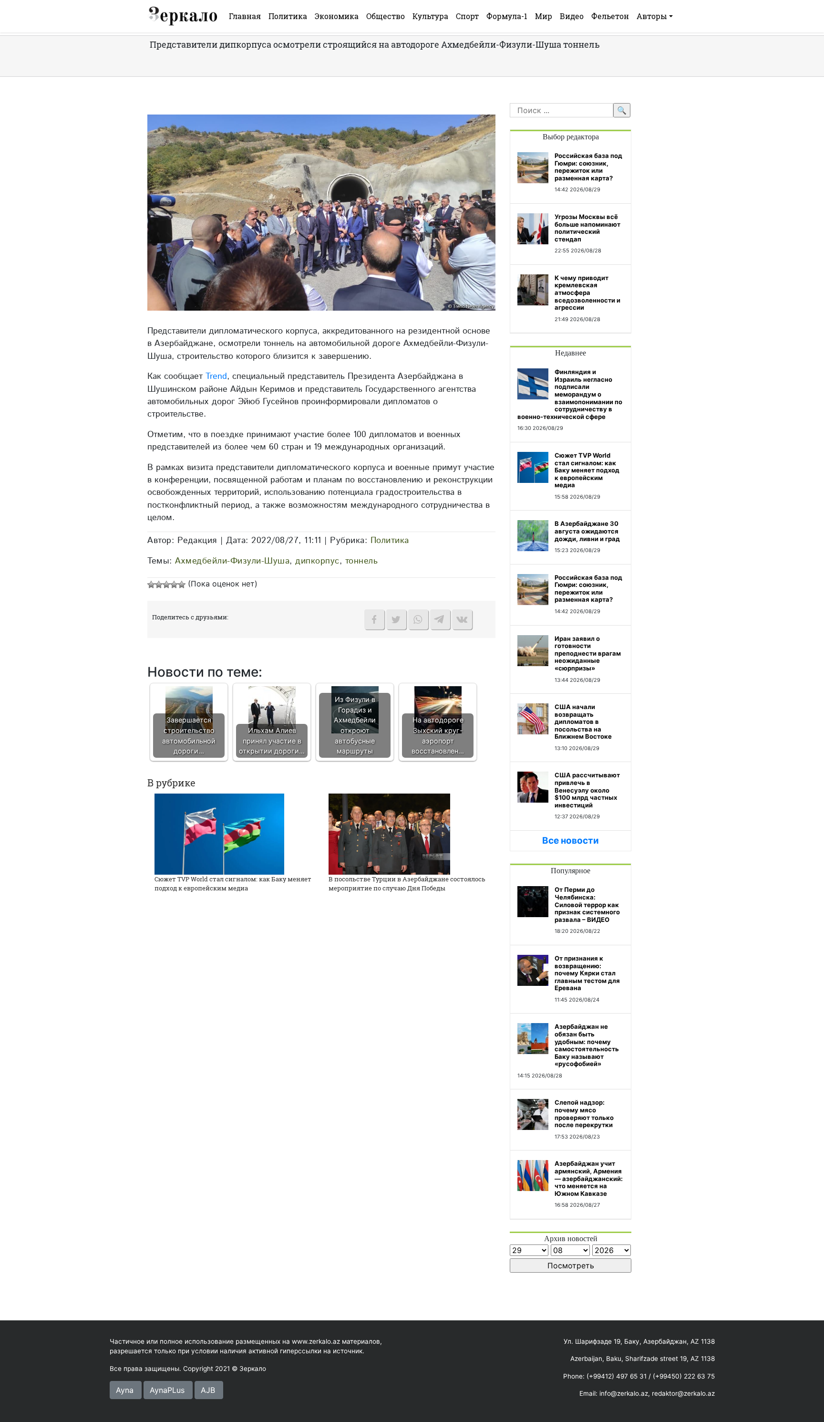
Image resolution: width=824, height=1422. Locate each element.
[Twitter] (396, 619)
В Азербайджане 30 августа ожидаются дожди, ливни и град (587, 531)
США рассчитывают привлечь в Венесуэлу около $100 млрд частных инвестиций (587, 789)
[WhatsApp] (418, 619)
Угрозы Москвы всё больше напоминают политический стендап (587, 228)
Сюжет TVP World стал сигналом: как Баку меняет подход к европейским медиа (232, 884)
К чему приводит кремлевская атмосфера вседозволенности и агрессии (587, 292)
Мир (543, 16)
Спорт (467, 16)
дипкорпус (317, 560)
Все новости (570, 840)
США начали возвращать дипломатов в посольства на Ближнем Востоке (583, 721)
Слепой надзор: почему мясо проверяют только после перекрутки (584, 1113)
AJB (208, 1390)
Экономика (337, 16)
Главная (245, 16)
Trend (216, 376)
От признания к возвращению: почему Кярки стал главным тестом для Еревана (587, 973)
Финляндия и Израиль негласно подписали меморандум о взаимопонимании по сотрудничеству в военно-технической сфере (569, 394)
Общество (385, 16)
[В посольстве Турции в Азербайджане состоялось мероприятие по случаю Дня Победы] (389, 833)
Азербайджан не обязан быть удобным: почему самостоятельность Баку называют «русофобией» (587, 1045)
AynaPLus (167, 1390)
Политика (287, 16)
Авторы (652, 16)
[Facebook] (374, 619)
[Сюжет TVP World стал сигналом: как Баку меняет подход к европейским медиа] (219, 833)
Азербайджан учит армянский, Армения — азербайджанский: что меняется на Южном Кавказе (589, 1178)
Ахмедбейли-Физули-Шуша (232, 560)
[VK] (462, 619)
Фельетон (610, 16)
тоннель (361, 560)
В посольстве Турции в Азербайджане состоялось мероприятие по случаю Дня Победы (407, 884)
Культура (430, 16)
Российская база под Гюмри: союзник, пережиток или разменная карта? (588, 167)
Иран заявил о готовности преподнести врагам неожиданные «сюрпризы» (588, 653)
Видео (572, 16)
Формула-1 (506, 16)
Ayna (125, 1390)
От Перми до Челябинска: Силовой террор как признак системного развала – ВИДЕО (587, 904)
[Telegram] (440, 619)
